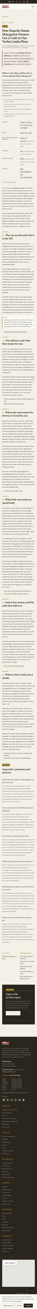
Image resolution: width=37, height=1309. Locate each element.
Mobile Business (7, 1169)
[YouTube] (9, 1)
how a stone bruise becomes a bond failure (17, 591)
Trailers (4, 1145)
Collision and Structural (9, 1110)
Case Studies (6, 1230)
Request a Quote (13, 1013)
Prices (4, 1216)
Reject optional (8, 1305)
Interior (4, 1115)
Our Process (6, 1192)
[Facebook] (23, 1)
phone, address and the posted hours (15, 332)
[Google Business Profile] (13, 1)
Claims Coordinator (13, 45)
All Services (6, 1127)
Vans (3, 1148)
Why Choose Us (6, 1189)
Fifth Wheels (6, 1142)
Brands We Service (8, 1227)
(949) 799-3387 (18, 1019)
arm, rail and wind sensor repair (14, 666)
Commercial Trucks (8, 1151)
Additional (5, 1124)
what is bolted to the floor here (13, 404)
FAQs (3, 1219)
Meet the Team (6, 1195)
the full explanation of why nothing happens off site (19, 400)
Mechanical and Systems (10, 1121)
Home (3, 22)
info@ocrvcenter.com (9, 1072)
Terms (26, 1293)
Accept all (28, 1305)
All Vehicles (6, 1153)
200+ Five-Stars (15, 1075)
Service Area (6, 1174)
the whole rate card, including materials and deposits (18, 754)
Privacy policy (17, 1301)
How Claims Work (7, 1245)
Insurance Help (7, 1240)
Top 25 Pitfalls (6, 1243)
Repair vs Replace (7, 1248)
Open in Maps (9, 1263)
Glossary (5, 1225)
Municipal (5, 1171)
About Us (5, 1187)
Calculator (5, 1222)
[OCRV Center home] (5, 6)
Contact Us (5, 1251)
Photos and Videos (8, 1201)
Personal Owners (7, 1163)
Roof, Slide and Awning (9, 1118)
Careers (4, 1198)
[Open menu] (33, 7)
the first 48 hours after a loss (13, 491)
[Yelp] (16, 1)
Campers (5, 1139)
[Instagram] (27, 1)
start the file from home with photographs (17, 758)
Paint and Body (6, 1113)
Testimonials (6, 1204)
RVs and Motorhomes (8, 1136)
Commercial (6, 1166)
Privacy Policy (20, 1293)
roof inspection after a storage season (16, 593)
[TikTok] (20, 1)
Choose (19, 1305)
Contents (5, 16)
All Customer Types (8, 1177)
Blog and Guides (7, 1213)
